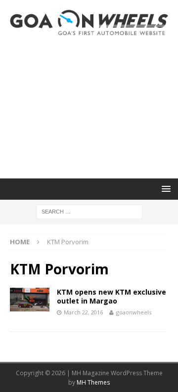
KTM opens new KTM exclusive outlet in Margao (111, 296)
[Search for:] (89, 211)
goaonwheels (133, 312)
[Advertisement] (89, 107)
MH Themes (93, 382)
